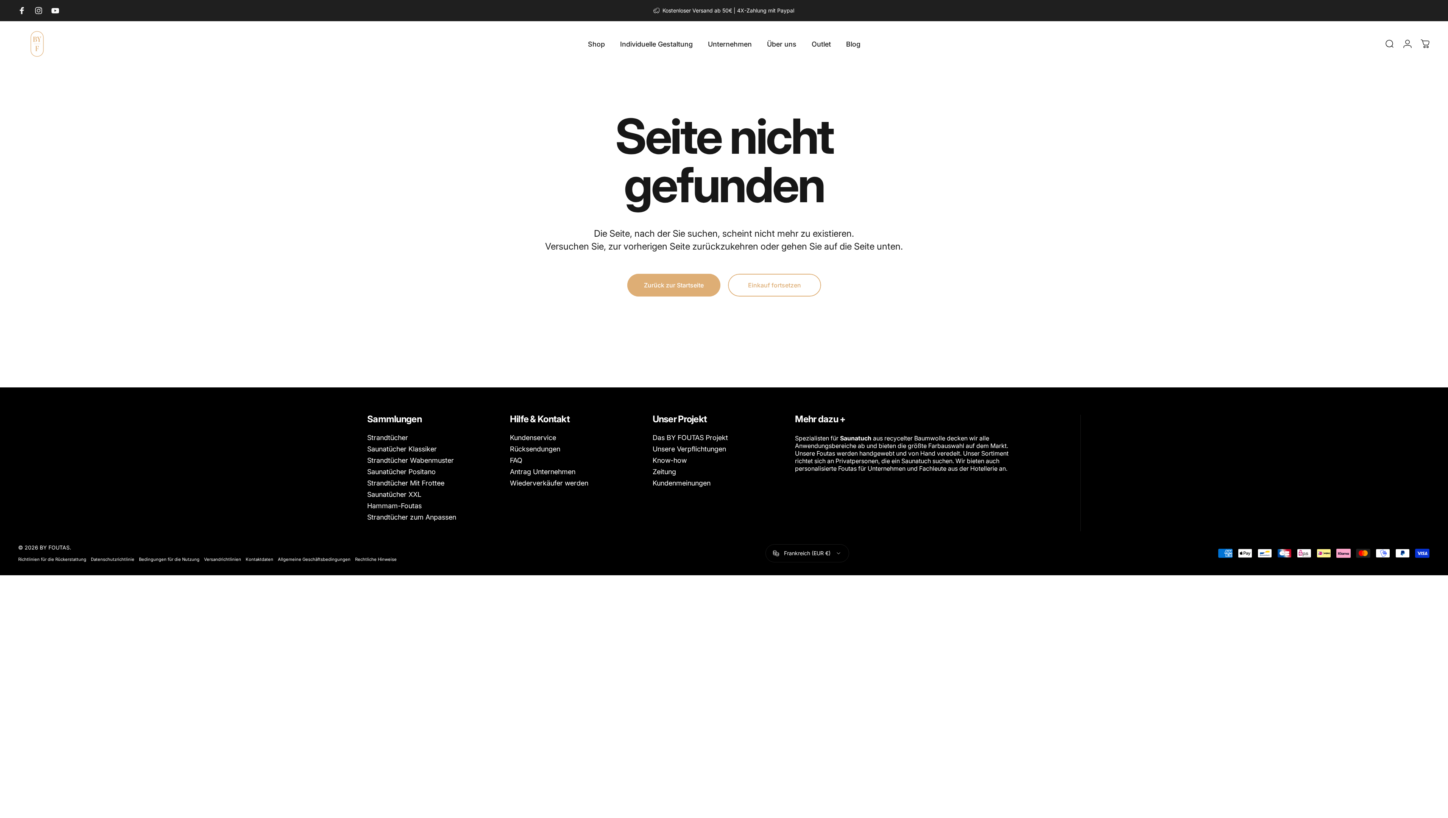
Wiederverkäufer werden (549, 483)
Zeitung (664, 471)
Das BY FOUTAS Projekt (690, 437)
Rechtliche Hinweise (376, 559)
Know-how (670, 460)
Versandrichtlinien (222, 559)
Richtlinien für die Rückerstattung (52, 559)
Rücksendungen (535, 449)
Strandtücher (387, 437)
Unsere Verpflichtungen (689, 449)
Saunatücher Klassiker (402, 449)
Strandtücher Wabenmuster (410, 460)
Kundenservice (533, 437)
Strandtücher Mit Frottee (405, 483)
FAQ (516, 460)
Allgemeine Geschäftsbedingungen (314, 559)
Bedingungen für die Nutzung (169, 559)
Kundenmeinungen (682, 483)
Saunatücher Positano (401, 471)
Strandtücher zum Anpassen (411, 517)
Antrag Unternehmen (542, 471)
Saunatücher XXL (394, 494)
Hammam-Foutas (394, 506)
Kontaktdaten (259, 559)
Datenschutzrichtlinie (112, 559)
